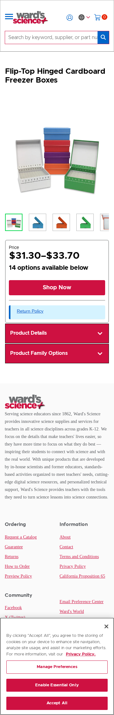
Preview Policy (18, 576)
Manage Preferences (57, 667)
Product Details (28, 333)
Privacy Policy (73, 566)
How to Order (17, 566)
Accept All (57, 703)
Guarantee (14, 547)
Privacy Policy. (81, 654)
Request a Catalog (21, 537)
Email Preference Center (82, 601)
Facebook (13, 607)
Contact (66, 547)
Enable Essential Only (57, 685)
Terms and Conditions (79, 556)
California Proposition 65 (82, 576)
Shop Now (57, 288)
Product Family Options (39, 353)
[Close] (106, 626)
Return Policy (30, 311)
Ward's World (72, 611)
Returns (11, 556)
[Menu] (9, 18)
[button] (69, 17)
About (65, 537)
